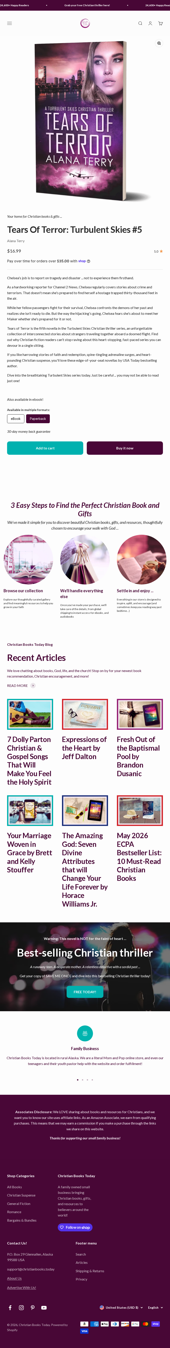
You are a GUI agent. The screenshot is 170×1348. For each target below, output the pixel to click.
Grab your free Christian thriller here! (80, 5)
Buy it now (124, 448)
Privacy (81, 1279)
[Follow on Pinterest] (33, 1308)
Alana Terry (16, 241)
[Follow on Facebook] (10, 1308)
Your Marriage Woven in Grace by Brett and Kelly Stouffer (29, 852)
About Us (14, 1278)
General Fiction (18, 1203)
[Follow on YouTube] (44, 1308)
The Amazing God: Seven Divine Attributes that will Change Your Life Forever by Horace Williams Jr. (85, 869)
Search (81, 1254)
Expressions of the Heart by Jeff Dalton (84, 748)
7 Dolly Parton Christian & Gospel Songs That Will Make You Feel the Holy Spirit (29, 760)
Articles (82, 1262)
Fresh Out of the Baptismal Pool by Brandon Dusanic (138, 756)
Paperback (38, 419)
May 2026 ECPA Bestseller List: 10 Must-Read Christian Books (139, 856)
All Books (14, 1187)
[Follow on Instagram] (21, 1308)
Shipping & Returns (90, 1271)
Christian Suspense (21, 1195)
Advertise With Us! (21, 1287)
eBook (16, 419)
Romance (14, 1212)
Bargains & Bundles (22, 1220)
